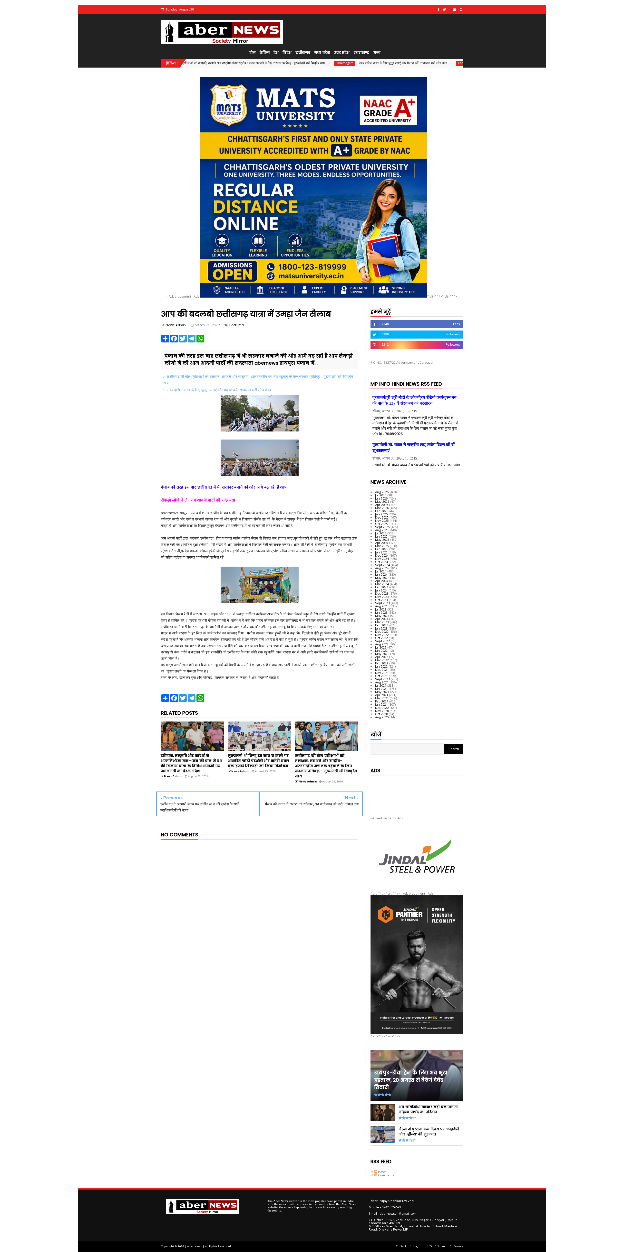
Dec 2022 (382, 631)
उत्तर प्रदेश (342, 52)
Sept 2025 (382, 527)
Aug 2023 (382, 606)
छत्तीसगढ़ (302, 52)
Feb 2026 (382, 511)
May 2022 (382, 653)
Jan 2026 (381, 514)
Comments (385, 1175)
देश (276, 52)
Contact (401, 1246)
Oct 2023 (381, 600)
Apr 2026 (381, 504)
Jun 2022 (381, 650)
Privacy (458, 1246)
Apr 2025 (381, 543)
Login (416, 1246)
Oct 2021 (381, 676)
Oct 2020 (381, 714)
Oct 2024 (381, 562)
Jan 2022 (381, 666)
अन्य (376, 52)
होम (252, 52)
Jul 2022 (381, 647)
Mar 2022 (382, 660)
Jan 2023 (381, 628)
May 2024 (382, 577)
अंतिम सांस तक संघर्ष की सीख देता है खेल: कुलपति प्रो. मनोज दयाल (438, 63)
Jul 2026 (381, 495)
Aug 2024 (382, 568)
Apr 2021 (381, 695)
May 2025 (382, 539)
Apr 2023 (381, 619)
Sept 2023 (382, 603)
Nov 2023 (382, 596)
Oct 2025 (381, 523)
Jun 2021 (381, 688)
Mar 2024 (382, 584)
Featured (236, 325)
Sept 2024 (382, 565)
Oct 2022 (381, 638)
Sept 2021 (382, 679)
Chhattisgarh (263, 63)
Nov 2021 (382, 673)
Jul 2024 (381, 571)
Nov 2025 (382, 520)
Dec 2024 (382, 555)
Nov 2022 (382, 634)
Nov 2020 (382, 711)
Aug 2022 (382, 644)
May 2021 (382, 692)
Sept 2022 (382, 641)
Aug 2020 (382, 717)
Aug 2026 (382, 492)
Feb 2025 (382, 549)
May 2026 (382, 501)
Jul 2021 (381, 685)
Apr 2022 (381, 657)
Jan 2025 (381, 552)
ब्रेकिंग (265, 52)
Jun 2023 (381, 612)
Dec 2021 (382, 669)
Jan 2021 (381, 704)
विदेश (287, 52)
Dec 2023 (382, 593)
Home (442, 1246)
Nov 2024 (382, 558)
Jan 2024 (381, 590)
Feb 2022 (382, 663)
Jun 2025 (381, 536)
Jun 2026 (381, 498)
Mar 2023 (382, 622)
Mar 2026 (382, 508)
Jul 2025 (381, 533)
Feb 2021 (382, 701)
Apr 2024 (381, 581)
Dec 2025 (382, 517)
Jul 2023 (381, 609)
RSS (429, 1246)
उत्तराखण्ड (361, 52)
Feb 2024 (382, 587)
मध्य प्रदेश (322, 52)
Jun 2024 (381, 574)
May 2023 (382, 615)
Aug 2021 (382, 682)
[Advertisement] (416, 791)
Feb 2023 (382, 625)
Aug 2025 (382, 530)
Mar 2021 (382, 698)
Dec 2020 (382, 707)
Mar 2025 (382, 546)
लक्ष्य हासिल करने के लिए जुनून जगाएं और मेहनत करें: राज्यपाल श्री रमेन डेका (321, 63)
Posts (382, 1172)
